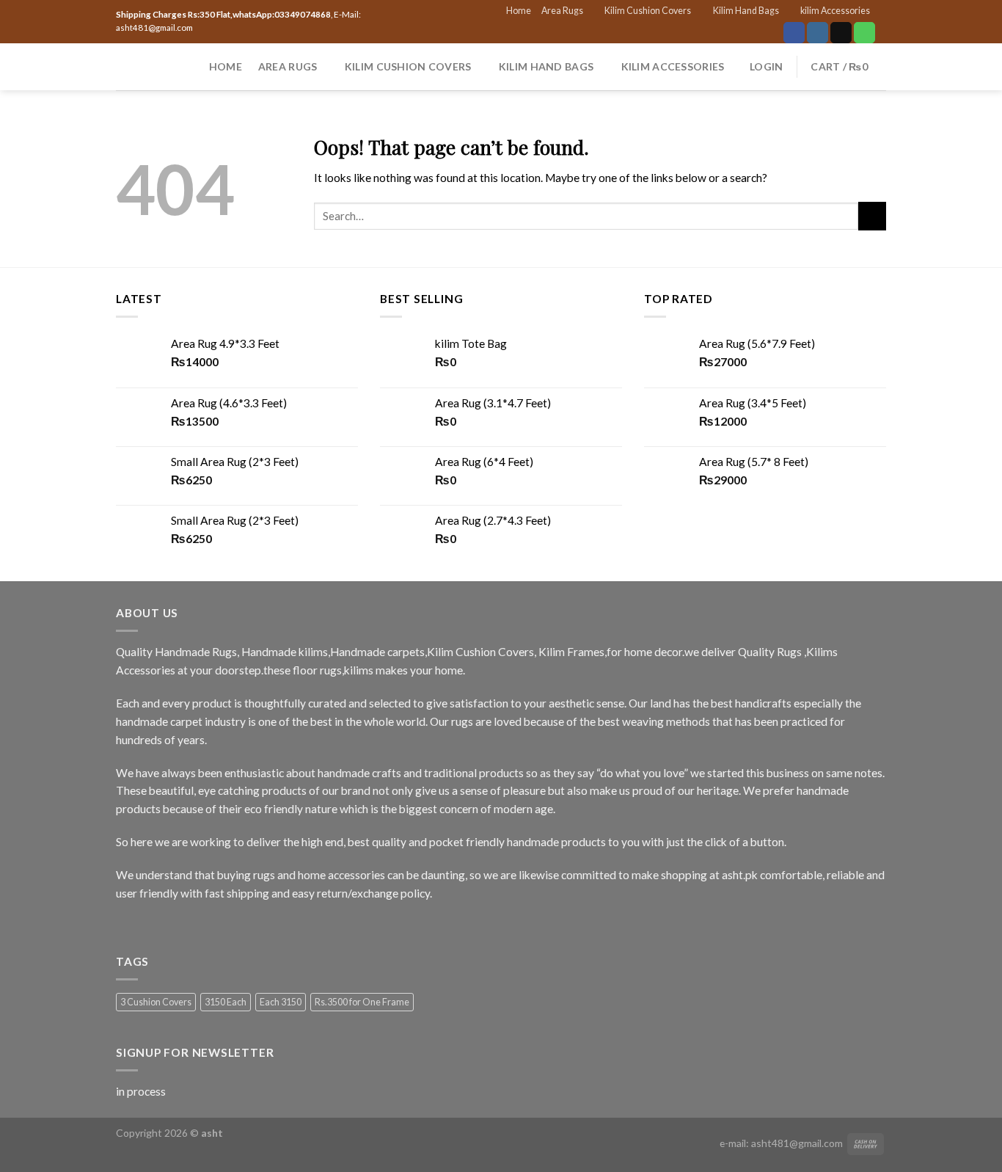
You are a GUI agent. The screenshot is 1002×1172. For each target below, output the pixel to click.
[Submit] (872, 216)
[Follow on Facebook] (794, 32)
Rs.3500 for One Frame (362, 1002)
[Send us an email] (841, 32)
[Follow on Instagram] (817, 32)
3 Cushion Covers (155, 1002)
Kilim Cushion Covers (647, 10)
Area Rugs (562, 10)
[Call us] (864, 32)
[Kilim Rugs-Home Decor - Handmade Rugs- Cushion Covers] (137, 66)
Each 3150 (280, 1002)
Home (518, 10)
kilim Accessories (835, 10)
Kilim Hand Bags (746, 10)
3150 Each (225, 1002)
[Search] (186, 66)
